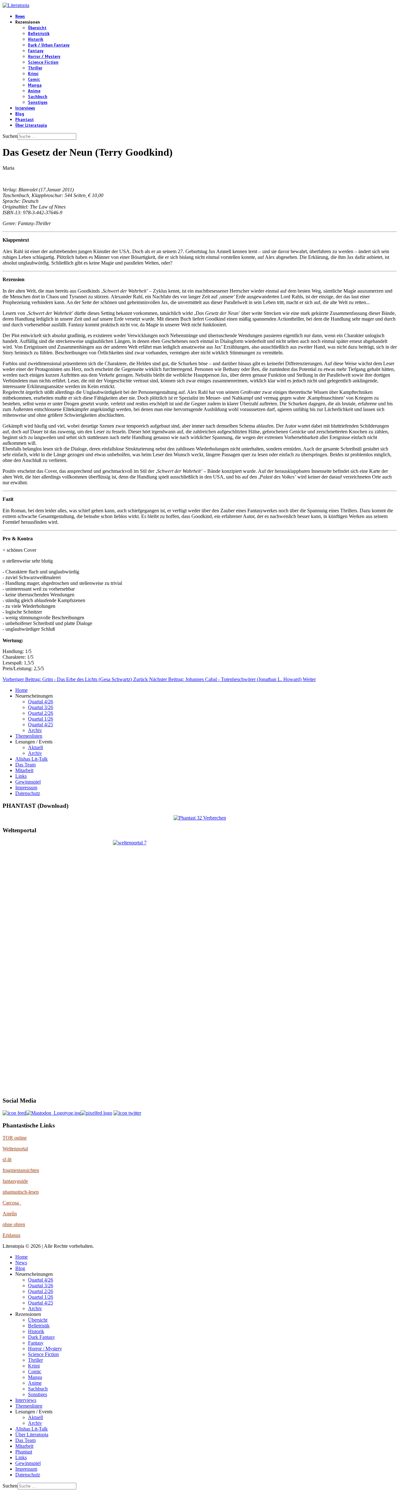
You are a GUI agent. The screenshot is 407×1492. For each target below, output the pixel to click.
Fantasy (36, 50)
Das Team (25, 764)
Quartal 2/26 (40, 713)
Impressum (26, 787)
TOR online (15, 1137)
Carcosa (12, 1202)
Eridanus (11, 1235)
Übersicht (37, 28)
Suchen (10, 136)
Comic (34, 79)
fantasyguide (15, 1181)
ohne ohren (14, 1224)
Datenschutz (27, 793)
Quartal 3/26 (40, 707)
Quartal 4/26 (40, 701)
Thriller (35, 68)
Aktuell (35, 747)
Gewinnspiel (28, 782)
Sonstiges (37, 102)
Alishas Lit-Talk (31, 759)
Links (21, 776)
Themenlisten (28, 736)
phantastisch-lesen (21, 1192)
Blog (19, 114)
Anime (34, 91)
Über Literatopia (31, 125)
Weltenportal (15, 1148)
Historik (35, 39)
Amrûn (10, 1213)
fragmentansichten (21, 1170)
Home (21, 690)
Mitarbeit (24, 770)
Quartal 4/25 (40, 724)
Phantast (24, 119)
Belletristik (39, 33)
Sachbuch (37, 96)
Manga (35, 85)
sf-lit (7, 1159)
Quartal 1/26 (40, 718)
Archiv (35, 730)
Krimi (33, 73)
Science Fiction (43, 62)
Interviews (25, 108)
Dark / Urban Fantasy (49, 45)
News (20, 16)
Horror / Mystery (44, 56)
